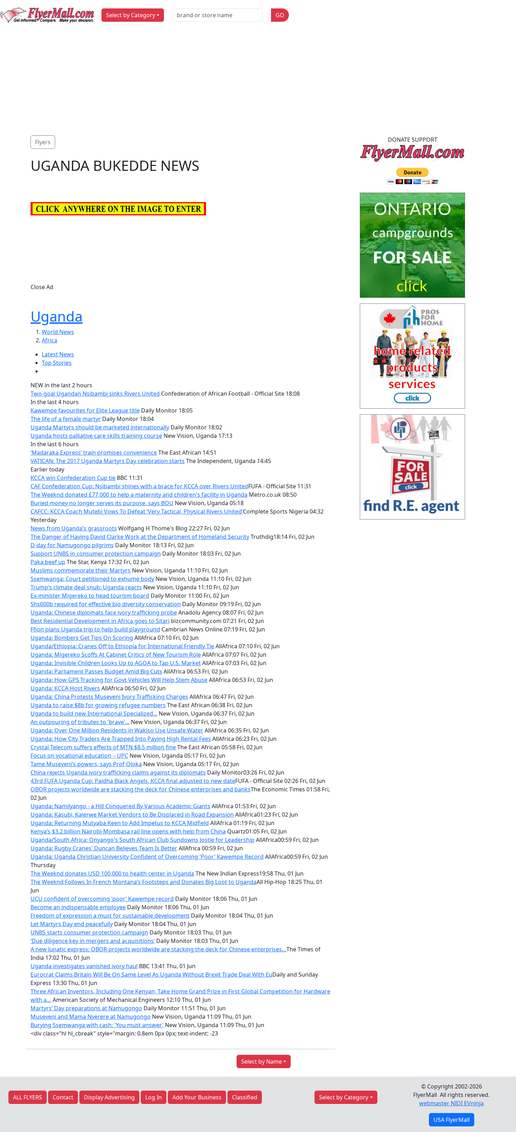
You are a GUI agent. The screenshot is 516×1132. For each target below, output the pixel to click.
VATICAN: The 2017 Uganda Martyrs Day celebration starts (108, 461)
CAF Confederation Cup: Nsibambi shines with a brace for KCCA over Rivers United (139, 486)
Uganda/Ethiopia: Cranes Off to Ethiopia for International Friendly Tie (122, 646)
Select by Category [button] (130, 15)
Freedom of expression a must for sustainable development (110, 915)
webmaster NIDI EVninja (451, 1103)
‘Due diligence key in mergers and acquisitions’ (93, 941)
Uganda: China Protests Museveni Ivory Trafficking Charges (109, 697)
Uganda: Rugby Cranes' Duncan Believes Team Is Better (104, 848)
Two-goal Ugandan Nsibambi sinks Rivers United (95, 393)
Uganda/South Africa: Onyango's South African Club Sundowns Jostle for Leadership (142, 840)
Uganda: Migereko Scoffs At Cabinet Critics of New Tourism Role (116, 654)
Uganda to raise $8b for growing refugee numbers (98, 705)
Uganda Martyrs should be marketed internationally (100, 427)
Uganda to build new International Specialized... (94, 713)
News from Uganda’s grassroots (74, 528)
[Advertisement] (258, 83)
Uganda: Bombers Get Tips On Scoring (82, 638)
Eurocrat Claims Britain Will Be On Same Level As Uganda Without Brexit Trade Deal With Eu (151, 974)
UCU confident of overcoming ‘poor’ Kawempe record (102, 899)
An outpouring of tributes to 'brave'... (80, 722)
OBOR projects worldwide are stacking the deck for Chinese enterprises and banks (141, 789)
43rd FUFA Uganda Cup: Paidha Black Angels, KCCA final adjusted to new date (133, 781)
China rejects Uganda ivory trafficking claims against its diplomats (118, 772)
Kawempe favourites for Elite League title (85, 410)
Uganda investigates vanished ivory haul (84, 966)
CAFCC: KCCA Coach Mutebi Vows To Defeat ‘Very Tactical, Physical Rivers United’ (137, 511)
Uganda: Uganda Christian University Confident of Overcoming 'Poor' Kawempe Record (147, 856)
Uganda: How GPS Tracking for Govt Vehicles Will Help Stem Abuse (119, 680)
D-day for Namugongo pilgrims (72, 545)
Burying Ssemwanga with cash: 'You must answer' (97, 1025)
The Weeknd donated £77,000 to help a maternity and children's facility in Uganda (139, 494)
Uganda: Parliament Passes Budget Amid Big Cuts (96, 671)
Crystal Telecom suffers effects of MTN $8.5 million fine (103, 747)
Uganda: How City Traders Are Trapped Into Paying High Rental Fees (121, 739)
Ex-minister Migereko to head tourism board (90, 596)
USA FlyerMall (452, 1120)
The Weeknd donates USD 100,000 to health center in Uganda (112, 873)
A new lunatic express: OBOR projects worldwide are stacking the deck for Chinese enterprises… (158, 949)
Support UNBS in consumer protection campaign (96, 553)
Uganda (56, 316)
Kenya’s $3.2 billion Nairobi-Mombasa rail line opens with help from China (128, 831)
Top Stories (57, 363)
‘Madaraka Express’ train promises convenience (94, 452)
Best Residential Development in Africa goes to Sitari (100, 621)
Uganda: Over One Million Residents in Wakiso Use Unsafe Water (117, 730)
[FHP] (412, 469)
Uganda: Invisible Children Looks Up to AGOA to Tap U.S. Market (116, 663)
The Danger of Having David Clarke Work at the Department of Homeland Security (140, 537)
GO (280, 15)
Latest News (58, 354)
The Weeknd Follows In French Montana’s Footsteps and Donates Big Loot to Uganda (144, 882)
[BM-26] (412, 247)
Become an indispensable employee (78, 907)
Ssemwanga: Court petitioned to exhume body (92, 579)
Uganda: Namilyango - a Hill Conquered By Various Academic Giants (120, 806)
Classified (244, 1097)
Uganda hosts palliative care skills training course (96, 436)
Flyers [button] (43, 142)
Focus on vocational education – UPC (79, 755)
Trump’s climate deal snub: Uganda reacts (86, 587)
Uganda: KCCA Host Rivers (65, 688)
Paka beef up (48, 562)
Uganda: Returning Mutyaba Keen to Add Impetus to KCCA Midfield (120, 823)
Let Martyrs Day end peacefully (72, 924)
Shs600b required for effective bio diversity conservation (106, 604)
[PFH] (412, 358)
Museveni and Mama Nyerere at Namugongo (91, 1016)
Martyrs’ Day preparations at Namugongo (86, 1008)
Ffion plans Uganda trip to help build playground (95, 629)
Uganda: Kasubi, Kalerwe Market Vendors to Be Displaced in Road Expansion (132, 814)
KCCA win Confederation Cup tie (73, 478)
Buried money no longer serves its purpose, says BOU (102, 503)
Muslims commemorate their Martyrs (81, 570)
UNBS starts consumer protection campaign (89, 932)
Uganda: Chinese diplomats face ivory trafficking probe (104, 612)
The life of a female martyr (66, 419)
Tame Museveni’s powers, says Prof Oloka (86, 764)
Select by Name (261, 1061)
